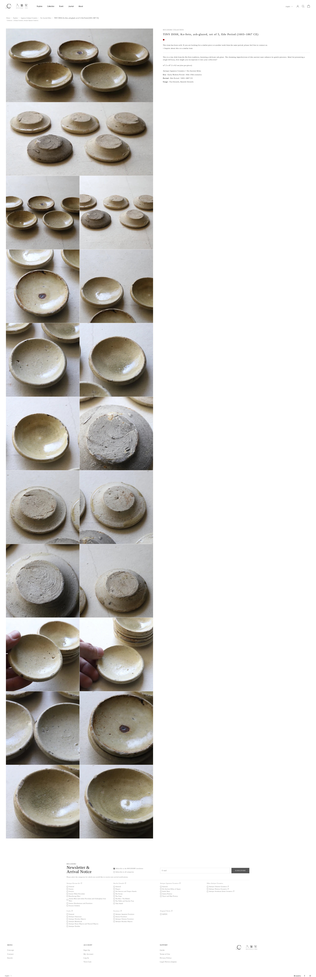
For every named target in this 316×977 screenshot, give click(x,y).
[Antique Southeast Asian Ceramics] (233, 891)
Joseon (71, 889)
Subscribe (240, 870)
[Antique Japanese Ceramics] (179, 883)
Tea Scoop (119, 894)
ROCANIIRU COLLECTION (173, 30)
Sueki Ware (166, 891)
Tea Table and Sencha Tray (125, 901)
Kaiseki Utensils (187, 82)
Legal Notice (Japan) (168, 962)
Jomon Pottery (167, 894)
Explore (39, 6)
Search (10, 958)
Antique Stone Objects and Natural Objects (83, 924)
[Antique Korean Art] (81, 883)
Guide (162, 950)
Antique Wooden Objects (77, 919)
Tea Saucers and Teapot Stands (126, 891)
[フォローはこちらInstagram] (310, 976)
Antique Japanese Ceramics (31, 20)
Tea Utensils (174, 82)
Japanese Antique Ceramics (29, 18)
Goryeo (71, 891)
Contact (10, 954)
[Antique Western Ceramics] (228, 889)
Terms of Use (165, 954)
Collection (50, 6)
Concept (10, 950)
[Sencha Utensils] (125, 883)
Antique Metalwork (75, 921)
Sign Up (87, 950)
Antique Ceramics (18, 20)
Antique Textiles (74, 926)
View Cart (87, 962)
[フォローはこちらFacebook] (304, 976)
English (288, 6)
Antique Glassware (75, 916)
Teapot (118, 889)
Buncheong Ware (74, 896)
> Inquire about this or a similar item (178, 48)
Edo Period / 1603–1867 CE (181, 78)
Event (61, 6)
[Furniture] (121, 911)
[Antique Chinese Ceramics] (228, 886)
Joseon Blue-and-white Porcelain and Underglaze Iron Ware (87, 900)
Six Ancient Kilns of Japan (171, 889)
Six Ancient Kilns (45, 18)
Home (8, 18)
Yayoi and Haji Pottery (170, 896)
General (71, 886)
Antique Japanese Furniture (125, 914)
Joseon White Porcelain (77, 894)
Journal (71, 6)
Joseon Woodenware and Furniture (80, 903)
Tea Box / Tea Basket (123, 898)
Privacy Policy (166, 958)
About (81, 6)
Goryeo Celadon (74, 905)
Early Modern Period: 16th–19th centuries (185, 75)
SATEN (164, 914)
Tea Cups (119, 896)
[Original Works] (171, 911)
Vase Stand (119, 903)
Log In (86, 958)
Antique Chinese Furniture (125, 919)
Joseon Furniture (121, 916)
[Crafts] (72, 911)
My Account (88, 954)
